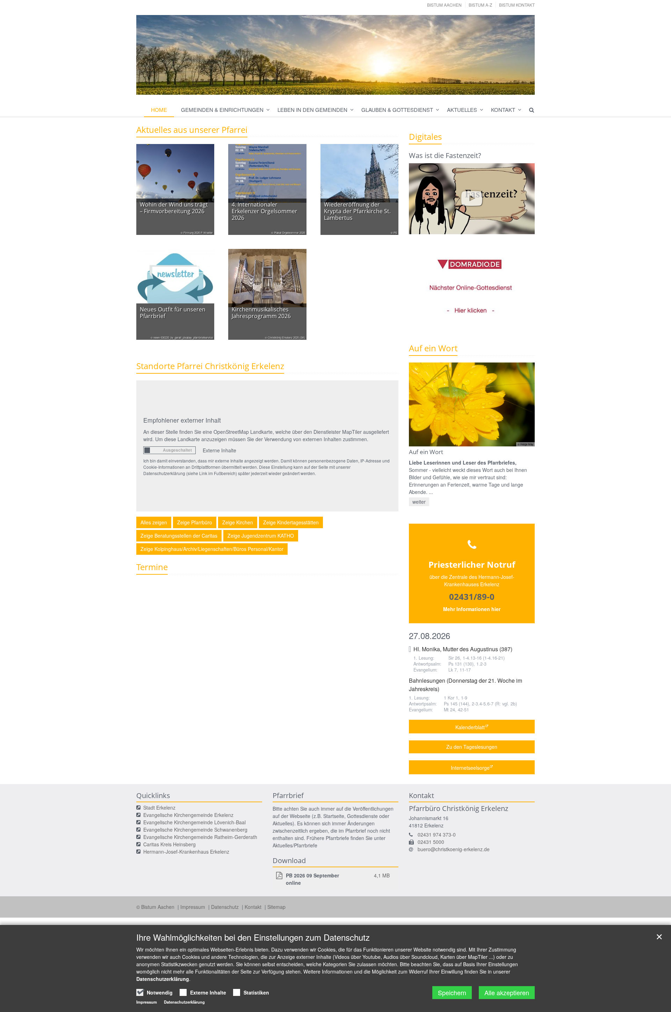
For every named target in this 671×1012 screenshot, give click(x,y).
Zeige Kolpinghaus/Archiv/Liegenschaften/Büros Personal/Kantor (211, 548)
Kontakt (503, 109)
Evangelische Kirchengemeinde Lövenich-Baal (194, 822)
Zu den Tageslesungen (471, 746)
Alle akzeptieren (506, 992)
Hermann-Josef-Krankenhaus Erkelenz (186, 851)
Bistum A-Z (480, 5)
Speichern (452, 992)
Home (159, 109)
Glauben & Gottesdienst (397, 109)
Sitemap (276, 906)
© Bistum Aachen (156, 906)
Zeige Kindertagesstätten (291, 522)
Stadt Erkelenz (159, 807)
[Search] (528, 109)
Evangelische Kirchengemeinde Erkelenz (188, 814)
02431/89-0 (472, 596)
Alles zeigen (153, 522)
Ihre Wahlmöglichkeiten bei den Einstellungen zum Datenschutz (253, 937)
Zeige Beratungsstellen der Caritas (178, 535)
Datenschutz (225, 906)
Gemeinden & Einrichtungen (222, 109)
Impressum (193, 906)
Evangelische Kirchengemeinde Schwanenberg (195, 829)
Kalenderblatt (470, 726)
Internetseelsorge (470, 767)
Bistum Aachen (444, 5)
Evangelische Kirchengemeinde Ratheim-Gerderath (200, 836)
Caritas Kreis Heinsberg (169, 844)
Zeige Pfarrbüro (194, 522)
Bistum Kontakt (517, 5)
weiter (419, 501)
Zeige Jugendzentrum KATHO (261, 535)
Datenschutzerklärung (162, 978)
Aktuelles (462, 109)
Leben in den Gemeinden (312, 109)
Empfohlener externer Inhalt (182, 420)
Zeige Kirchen (237, 522)
